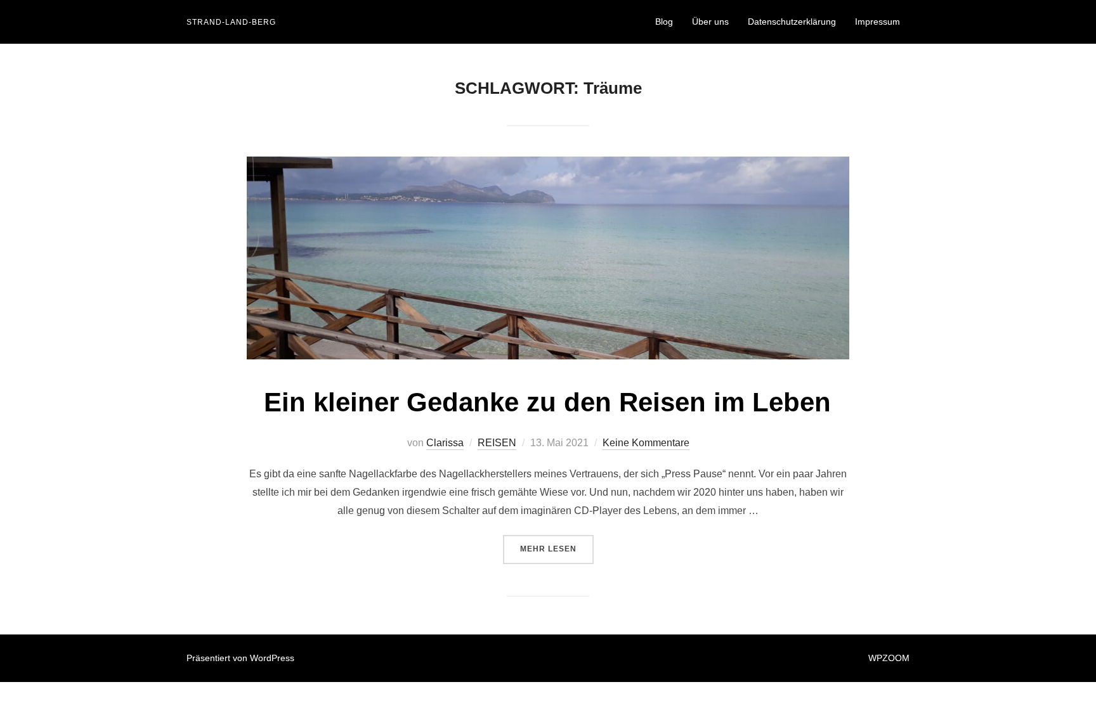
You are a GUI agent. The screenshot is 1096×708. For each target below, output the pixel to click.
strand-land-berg (231, 22)
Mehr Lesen (557, 548)
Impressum (877, 21)
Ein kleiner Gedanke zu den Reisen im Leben (547, 402)
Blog (664, 21)
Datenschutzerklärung (792, 21)
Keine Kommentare (646, 442)
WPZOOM (889, 658)
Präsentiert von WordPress (240, 658)
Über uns (710, 21)
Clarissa (445, 442)
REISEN (497, 442)
